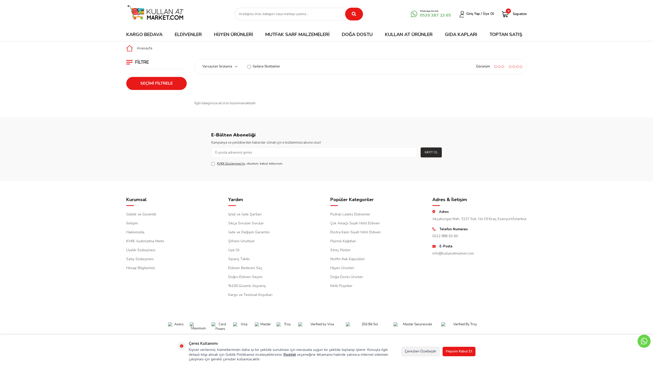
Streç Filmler (340, 250)
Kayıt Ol (431, 152)
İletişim (132, 223)
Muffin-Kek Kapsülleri (347, 259)
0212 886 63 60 (445, 236)
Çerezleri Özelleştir (420, 351)
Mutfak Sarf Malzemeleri (297, 34)
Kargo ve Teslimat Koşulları (250, 294)
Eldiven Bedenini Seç (245, 268)
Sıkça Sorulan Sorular (246, 223)
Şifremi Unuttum (241, 241)
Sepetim (517, 13)
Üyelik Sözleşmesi (140, 250)
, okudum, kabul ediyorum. (250, 164)
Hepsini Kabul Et (459, 351)
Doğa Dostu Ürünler (346, 276)
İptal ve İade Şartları (245, 214)
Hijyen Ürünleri (233, 34)
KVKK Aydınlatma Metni (145, 241)
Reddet (289, 354)
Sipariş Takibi (239, 259)
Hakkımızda (135, 232)
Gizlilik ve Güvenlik (141, 214)
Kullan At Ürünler (409, 34)
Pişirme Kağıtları (343, 241)
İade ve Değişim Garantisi (249, 232)
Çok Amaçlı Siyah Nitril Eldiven (355, 223)
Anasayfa (144, 48)
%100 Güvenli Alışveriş (247, 285)
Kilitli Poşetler (341, 285)
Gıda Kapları (461, 34)
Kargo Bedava (144, 34)
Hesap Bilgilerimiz (140, 268)
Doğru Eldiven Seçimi (245, 276)
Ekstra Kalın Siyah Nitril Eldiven (355, 232)
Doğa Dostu (357, 34)
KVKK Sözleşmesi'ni (231, 164)
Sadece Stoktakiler (266, 66)
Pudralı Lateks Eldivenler (350, 214)
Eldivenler (188, 34)
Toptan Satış (505, 34)
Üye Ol (234, 250)
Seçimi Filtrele (156, 83)
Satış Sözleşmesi (140, 259)
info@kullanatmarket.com (453, 253)
